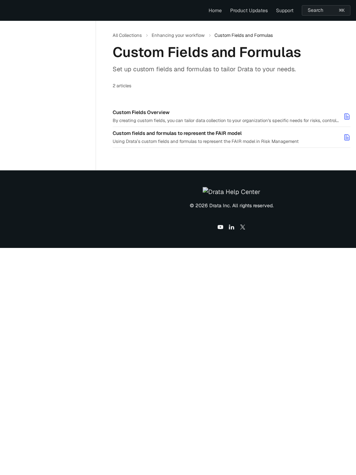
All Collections (127, 35)
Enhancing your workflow (178, 35)
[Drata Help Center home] (7, 10)
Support (284, 10)
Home (215, 10)
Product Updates (249, 10)
